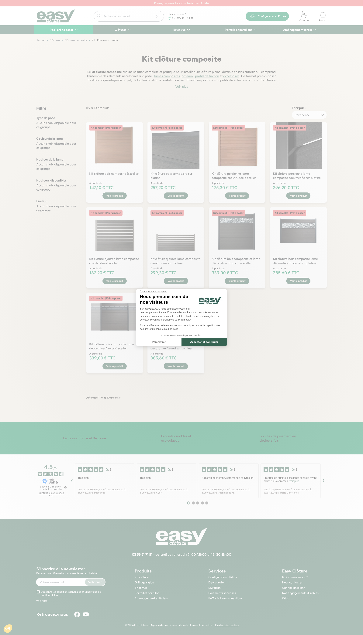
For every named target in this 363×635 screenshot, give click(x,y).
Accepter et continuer (204, 341)
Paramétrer (159, 341)
